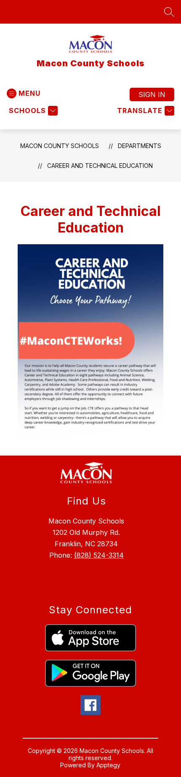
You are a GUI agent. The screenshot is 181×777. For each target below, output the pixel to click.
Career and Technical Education (100, 165)
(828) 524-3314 (99, 555)
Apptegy (108, 765)
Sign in (151, 94)
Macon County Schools (59, 145)
